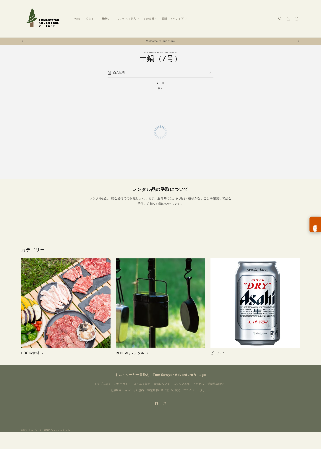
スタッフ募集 (182, 383)
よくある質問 (142, 383)
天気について (162, 383)
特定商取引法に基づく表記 (163, 390)
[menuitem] (77, 19)
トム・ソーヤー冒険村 (40, 430)
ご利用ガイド (122, 383)
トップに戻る (103, 383)
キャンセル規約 (134, 390)
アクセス (198, 383)
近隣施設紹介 (215, 383)
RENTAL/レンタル (130, 353)
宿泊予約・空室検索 (315, 224)
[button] (280, 19)
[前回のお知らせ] (22, 41)
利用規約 (116, 390)
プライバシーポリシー (196, 390)
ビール (215, 353)
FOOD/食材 (30, 353)
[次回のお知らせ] (298, 41)
